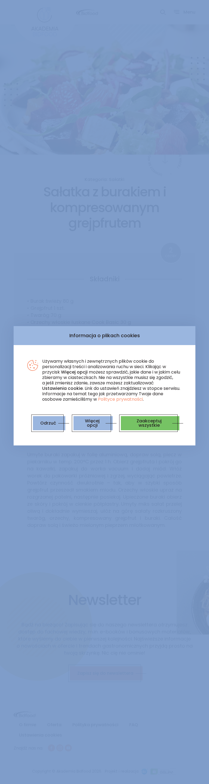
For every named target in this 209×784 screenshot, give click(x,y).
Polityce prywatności (120, 399)
